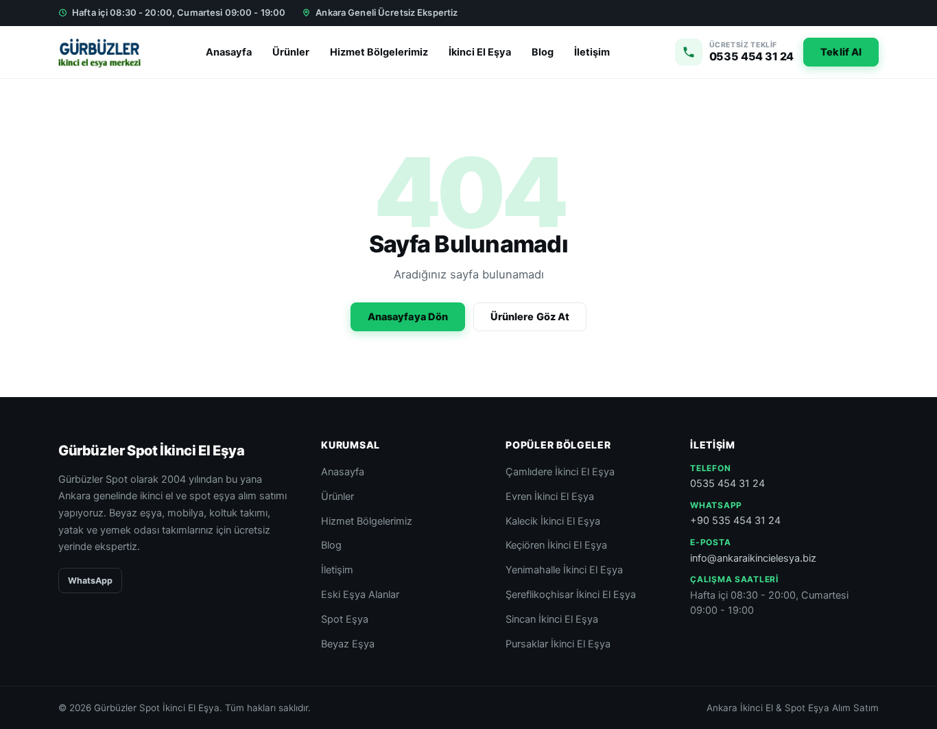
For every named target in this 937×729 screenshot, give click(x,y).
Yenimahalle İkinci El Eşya (564, 570)
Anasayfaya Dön (408, 317)
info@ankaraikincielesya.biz (753, 558)
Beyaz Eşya (348, 644)
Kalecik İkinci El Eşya (553, 521)
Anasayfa (229, 52)
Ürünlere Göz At (529, 317)
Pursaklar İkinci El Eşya (558, 644)
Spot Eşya (344, 619)
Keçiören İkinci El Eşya (556, 545)
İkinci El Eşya (480, 52)
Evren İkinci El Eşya (550, 496)
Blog (543, 52)
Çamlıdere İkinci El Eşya (560, 472)
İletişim (592, 52)
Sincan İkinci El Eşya (552, 619)
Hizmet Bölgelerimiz (379, 52)
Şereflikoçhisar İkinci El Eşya (571, 594)
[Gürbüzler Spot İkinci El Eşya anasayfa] (99, 52)
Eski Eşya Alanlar (360, 594)
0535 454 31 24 (727, 483)
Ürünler (290, 52)
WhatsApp (90, 580)
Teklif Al (841, 52)
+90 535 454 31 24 (735, 520)
